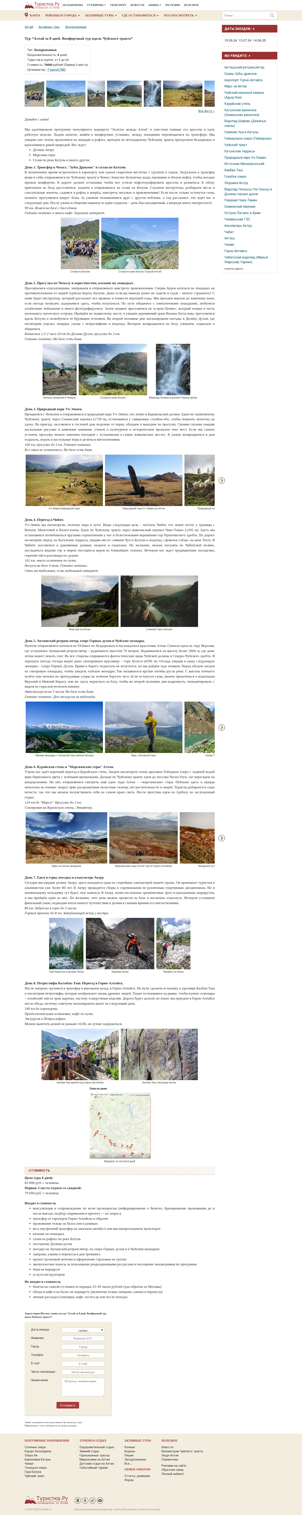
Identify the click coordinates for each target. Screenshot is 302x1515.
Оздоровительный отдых (97, 1447)
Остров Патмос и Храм (242, 212)
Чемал (229, 244)
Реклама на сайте (173, 1465)
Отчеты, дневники (137, 1476)
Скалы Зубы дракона (240, 73)
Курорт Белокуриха (38, 1451)
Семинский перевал (239, 206)
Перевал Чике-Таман (240, 200)
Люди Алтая (170, 1455)
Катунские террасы (239, 151)
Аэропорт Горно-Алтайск (243, 80)
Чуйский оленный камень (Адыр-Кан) (244, 95)
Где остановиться (139, 15)
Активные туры (99, 15)
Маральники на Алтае (95, 1459)
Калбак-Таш (233, 170)
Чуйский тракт (235, 144)
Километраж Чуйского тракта (182, 1451)
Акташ (229, 238)
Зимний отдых (89, 1451)
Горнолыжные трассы (95, 1455)
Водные (129, 1451)
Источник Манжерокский (244, 163)
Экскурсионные (75, 27)
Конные (129, 1447)
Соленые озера (35, 1447)
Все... (128, 1463)
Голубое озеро (235, 176)
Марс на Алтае (235, 86)
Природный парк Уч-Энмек (245, 157)
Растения (172, 5)
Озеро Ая (31, 1455)
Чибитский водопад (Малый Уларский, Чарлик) (246, 259)
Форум (129, 1480)
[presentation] (210, 93)
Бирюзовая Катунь (38, 1459)
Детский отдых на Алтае (97, 1463)
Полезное (191, 5)
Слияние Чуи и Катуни (241, 132)
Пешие (129, 1455)
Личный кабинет (172, 1474)
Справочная (169, 1459)
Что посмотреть (179, 15)
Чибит (229, 231)
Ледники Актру (236, 182)
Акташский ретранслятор (244, 67)
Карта (35, 15)
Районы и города (61, 15)
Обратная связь (172, 1470)
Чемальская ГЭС (237, 219)
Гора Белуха (33, 1472)
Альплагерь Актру (238, 225)
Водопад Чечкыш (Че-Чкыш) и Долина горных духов (248, 191)
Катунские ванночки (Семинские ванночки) (241, 112)
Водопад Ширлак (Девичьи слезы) (245, 123)
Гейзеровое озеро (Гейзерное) (248, 138)
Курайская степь (237, 103)
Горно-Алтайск (235, 250)
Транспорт (118, 5)
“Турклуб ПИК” (56, 69)
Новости (137, 5)
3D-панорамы (72, 5)
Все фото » (206, 111)
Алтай (29, 27)
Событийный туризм (94, 1467)
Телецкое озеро (36, 1467)
